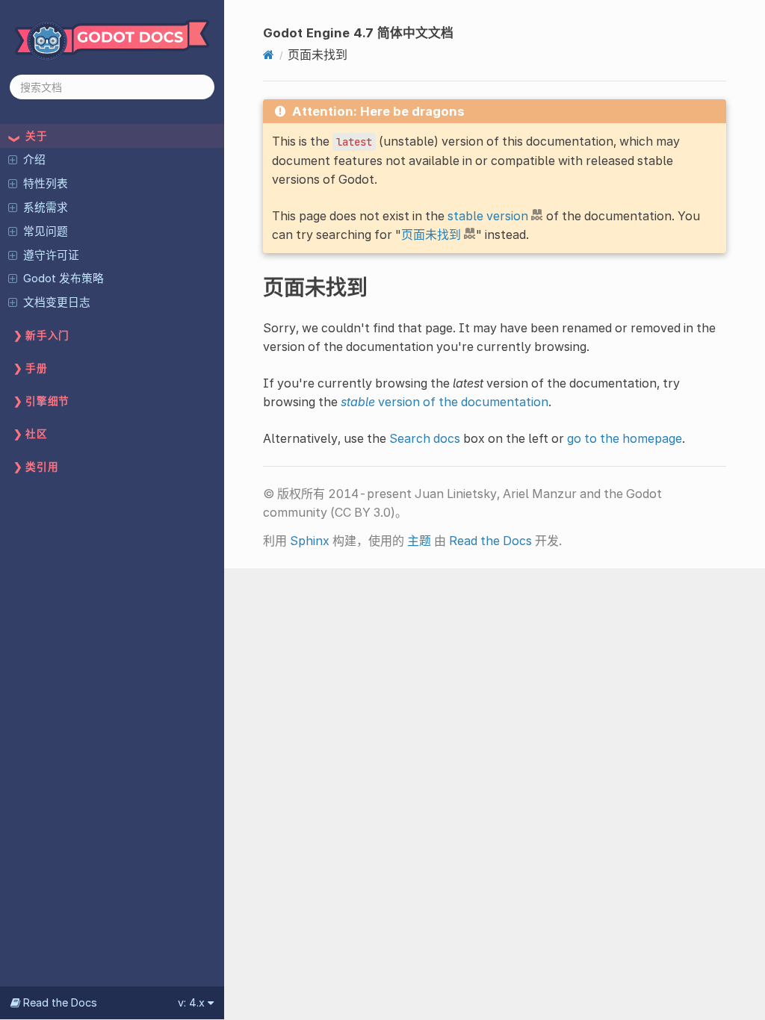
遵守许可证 (51, 255)
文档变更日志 (56, 302)
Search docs (424, 438)
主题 (419, 540)
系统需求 (45, 207)
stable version (487, 215)
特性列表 (45, 183)
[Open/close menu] (12, 159)
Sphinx (309, 540)
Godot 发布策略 (63, 278)
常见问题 (45, 231)
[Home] (268, 54)
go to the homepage (624, 438)
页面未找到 (431, 234)
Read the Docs (490, 540)
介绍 (34, 160)
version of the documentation (444, 401)
